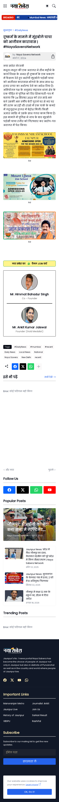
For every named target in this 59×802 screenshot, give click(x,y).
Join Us (36, 709)
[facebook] (9, 490)
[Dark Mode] (47, 6)
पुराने (50, 469)
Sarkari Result (39, 715)
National (38, 352)
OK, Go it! (29, 792)
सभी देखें (48, 377)
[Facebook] (15, 366)
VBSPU (6, 721)
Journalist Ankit (40, 703)
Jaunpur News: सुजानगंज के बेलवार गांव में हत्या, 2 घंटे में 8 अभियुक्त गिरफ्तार (39, 577)
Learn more (32, 784)
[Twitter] (23, 366)
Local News (24, 352)
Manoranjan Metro (13, 703)
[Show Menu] (5, 6)
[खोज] (54, 6)
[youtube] (50, 490)
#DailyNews (21, 30)
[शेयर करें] (51, 56)
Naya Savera (11, 357)
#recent (49, 346)
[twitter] (23, 490)
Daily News (10, 352)
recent (38, 357)
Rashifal (36, 721)
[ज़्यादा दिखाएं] (38, 366)
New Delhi (26, 357)
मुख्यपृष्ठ (7, 30)
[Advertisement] (29, 432)
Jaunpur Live (10, 709)
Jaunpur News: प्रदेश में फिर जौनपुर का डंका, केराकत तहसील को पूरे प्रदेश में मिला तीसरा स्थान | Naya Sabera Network (40, 556)
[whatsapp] (36, 490)
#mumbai (35, 346)
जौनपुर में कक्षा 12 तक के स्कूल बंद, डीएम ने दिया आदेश (38, 595)
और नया (10, 469)
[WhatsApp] (31, 366)
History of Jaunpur (13, 715)
